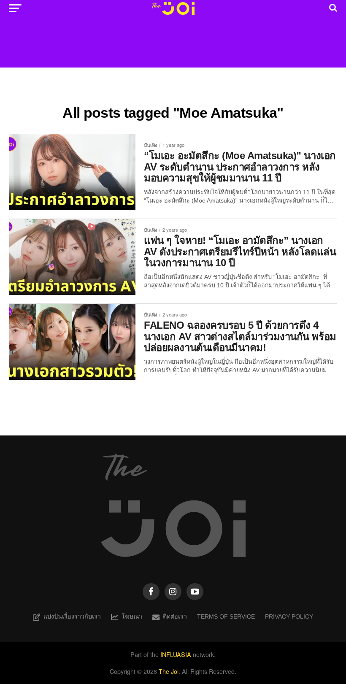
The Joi (168, 671)
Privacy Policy (289, 616)
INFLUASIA (175, 654)
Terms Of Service (226, 616)
